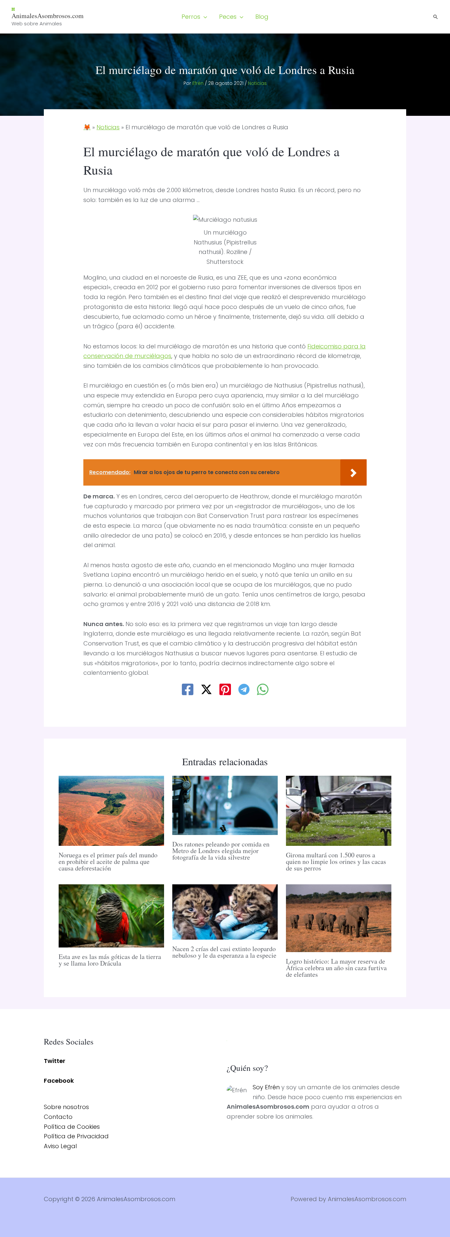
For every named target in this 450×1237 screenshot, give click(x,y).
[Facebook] (187, 689)
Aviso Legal (60, 1146)
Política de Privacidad (76, 1136)
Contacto (58, 1117)
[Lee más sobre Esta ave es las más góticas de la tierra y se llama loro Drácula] (111, 915)
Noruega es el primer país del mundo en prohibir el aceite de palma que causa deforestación (108, 861)
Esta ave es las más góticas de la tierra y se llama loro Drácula (110, 960)
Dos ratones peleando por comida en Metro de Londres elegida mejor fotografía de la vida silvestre (220, 851)
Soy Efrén (266, 1087)
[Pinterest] (225, 689)
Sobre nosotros (66, 1107)
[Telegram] (244, 689)
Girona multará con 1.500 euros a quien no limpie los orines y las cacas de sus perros (336, 861)
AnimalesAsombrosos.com (48, 15)
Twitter (54, 1061)
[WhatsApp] (262, 689)
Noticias (257, 83)
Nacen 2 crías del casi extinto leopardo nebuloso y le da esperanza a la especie (224, 952)
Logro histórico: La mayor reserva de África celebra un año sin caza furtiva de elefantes (336, 968)
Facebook (59, 1080)
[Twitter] (206, 689)
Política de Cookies (72, 1127)
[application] (203, 16)
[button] (194, 16)
